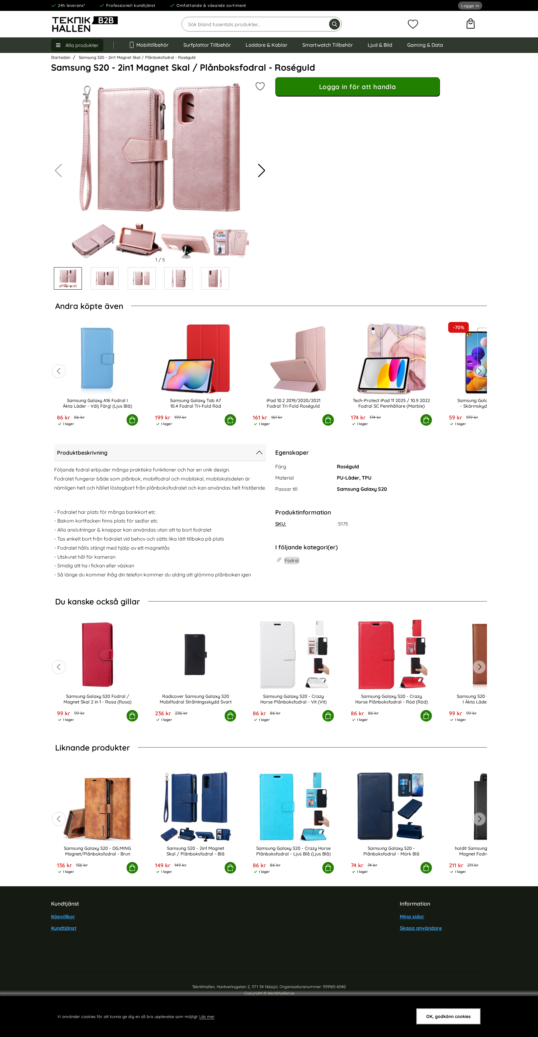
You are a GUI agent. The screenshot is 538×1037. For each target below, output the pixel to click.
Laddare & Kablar (266, 45)
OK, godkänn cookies (448, 1016)
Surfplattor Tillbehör (207, 45)
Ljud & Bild (380, 45)
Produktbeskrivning (82, 452)
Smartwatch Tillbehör (327, 45)
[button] (261, 171)
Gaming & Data (425, 45)
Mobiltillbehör (152, 45)
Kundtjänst (63, 928)
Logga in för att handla (357, 87)
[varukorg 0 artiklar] (470, 24)
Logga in (470, 5)
